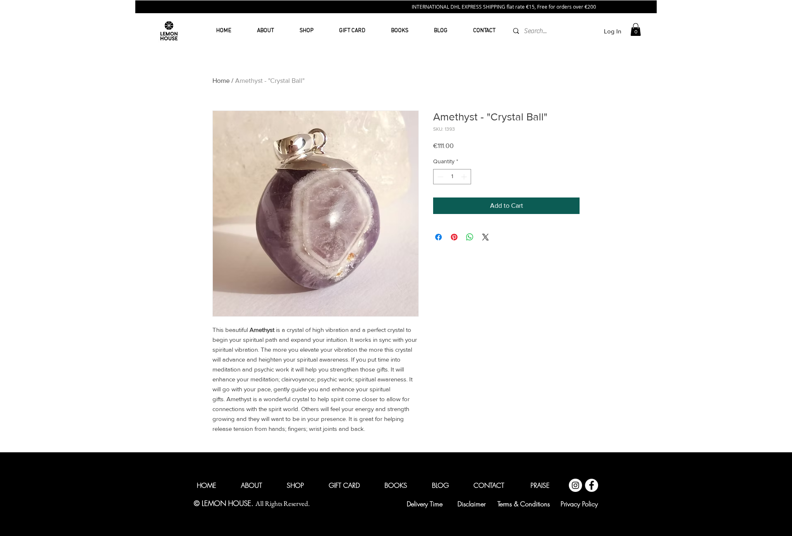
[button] (569, 514)
